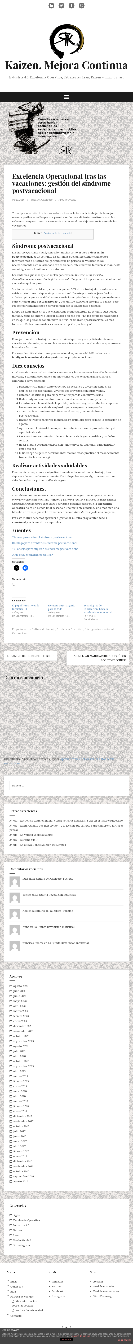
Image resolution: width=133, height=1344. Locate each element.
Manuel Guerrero (42, 199)
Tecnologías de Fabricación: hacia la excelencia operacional (98, 609)
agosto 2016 (20, 1181)
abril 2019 (19, 1071)
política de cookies (81, 1336)
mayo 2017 (20, 1141)
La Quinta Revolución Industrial (55, 894)
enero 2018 (20, 1111)
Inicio (13, 1281)
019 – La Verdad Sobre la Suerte (33, 834)
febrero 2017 (21, 1151)
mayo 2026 (20, 1001)
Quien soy (16, 1286)
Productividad (67, 199)
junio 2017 (19, 1136)
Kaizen (16, 633)
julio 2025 (19, 1051)
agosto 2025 (20, 1046)
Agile (16, 1215)
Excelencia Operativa (70, 629)
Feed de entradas (103, 1286)
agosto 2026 (20, 986)
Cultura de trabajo (43, 629)
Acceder (98, 1281)
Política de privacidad (29, 1310)
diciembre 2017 (22, 1116)
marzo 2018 (20, 1101)
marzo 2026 (20, 1011)
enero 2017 (20, 1156)
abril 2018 (19, 1096)
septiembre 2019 (23, 1066)
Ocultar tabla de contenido (57, 233)
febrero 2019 (21, 1081)
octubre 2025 (21, 1036)
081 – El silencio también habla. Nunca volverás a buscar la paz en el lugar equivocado (68, 820)
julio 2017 (19, 1131)
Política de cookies (22, 1296)
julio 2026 (19, 991)
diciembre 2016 (22, 1161)
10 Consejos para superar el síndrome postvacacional (45, 548)
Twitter (56, 1286)
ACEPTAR (66, 1339)
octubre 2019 (21, 1061)
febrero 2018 (21, 1106)
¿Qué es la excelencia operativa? (32, 554)
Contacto (16, 1315)
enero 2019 (20, 1086)
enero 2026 (20, 1021)
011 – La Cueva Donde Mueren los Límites (39, 844)
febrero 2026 (21, 1016)
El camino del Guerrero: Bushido (30, 656)
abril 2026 (19, 1006)
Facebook (57, 1291)
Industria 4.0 (21, 1225)
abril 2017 (19, 1146)
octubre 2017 (21, 1126)
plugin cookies (124, 1340)
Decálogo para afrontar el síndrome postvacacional (44, 543)
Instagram (58, 1296)
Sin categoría (21, 1245)
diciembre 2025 (22, 1026)
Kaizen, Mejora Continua (66, 64)
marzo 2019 (20, 1076)
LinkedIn (57, 1281)
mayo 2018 (20, 1091)
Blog (13, 1291)
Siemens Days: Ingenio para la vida (61, 607)
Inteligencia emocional (99, 629)
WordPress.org (102, 1296)
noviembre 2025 (23, 1031)
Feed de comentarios (106, 1291)
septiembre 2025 (23, 1041)
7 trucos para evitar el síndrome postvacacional (42, 537)
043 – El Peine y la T (25, 839)
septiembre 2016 (23, 1176)
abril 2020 (19, 1056)
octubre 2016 (21, 1171)
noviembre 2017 (23, 1121)
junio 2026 (19, 996)
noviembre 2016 (23, 1166)
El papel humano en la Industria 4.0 (25, 607)
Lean (25, 633)
